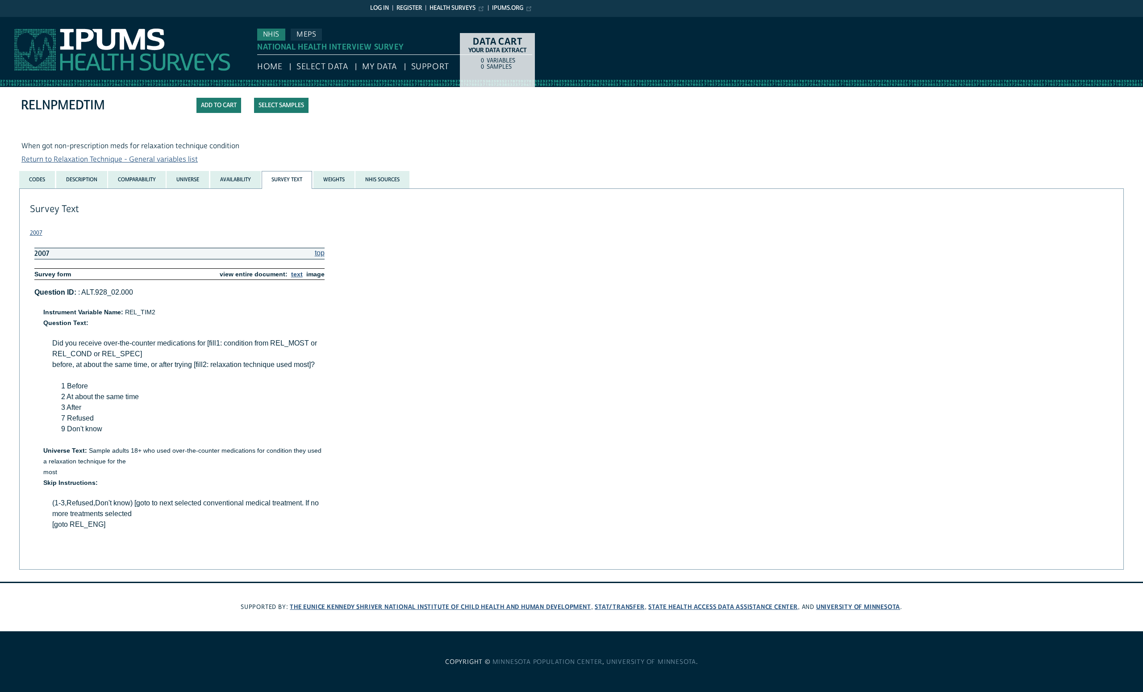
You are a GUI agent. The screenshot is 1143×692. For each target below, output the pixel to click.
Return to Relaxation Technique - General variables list (109, 159)
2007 (36, 233)
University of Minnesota (858, 607)
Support (430, 67)
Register (409, 8)
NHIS (271, 34)
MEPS (306, 34)
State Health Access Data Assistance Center (723, 607)
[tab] (37, 179)
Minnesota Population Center (547, 662)
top (320, 253)
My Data (379, 67)
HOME (269, 67)
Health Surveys (453, 8)
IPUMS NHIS (19, 21)
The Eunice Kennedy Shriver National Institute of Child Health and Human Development (440, 607)
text (297, 274)
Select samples (281, 105)
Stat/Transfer (619, 607)
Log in (379, 8)
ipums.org (507, 8)
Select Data (322, 67)
